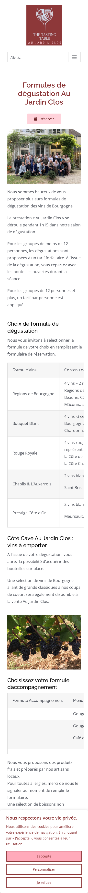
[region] (44, 851)
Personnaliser (44, 869)
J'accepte (44, 856)
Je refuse (44, 882)
